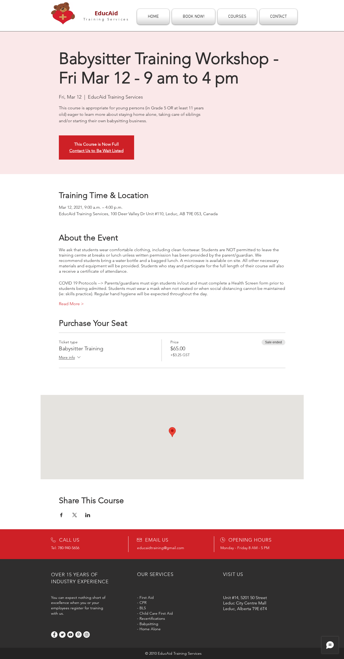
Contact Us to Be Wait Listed (96, 150)
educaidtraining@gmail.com (160, 547)
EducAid (106, 13)
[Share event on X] (74, 515)
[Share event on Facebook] (61, 515)
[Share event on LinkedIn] (87, 515)
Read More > (71, 303)
